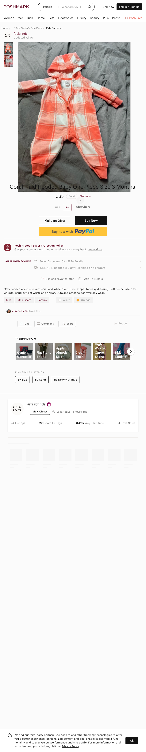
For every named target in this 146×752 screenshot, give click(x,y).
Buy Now (91, 220)
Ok (132, 740)
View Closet (40, 411)
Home (5, 28)
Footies (42, 300)
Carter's (85, 196)
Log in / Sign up (129, 7)
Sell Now (108, 7)
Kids (8, 300)
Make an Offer (54, 220)
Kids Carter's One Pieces (29, 28)
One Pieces (24, 300)
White (66, 300)
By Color (40, 379)
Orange (85, 300)
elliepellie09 (20, 311)
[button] (49, 7)
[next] (80, 200)
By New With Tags (65, 379)
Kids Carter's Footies (54, 28)
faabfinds (21, 33)
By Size (22, 379)
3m (67, 207)
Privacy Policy (70, 746)
